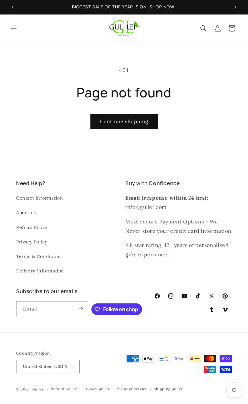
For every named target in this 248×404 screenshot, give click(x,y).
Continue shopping (124, 121)
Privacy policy (96, 389)
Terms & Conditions (39, 256)
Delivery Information (40, 271)
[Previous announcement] (12, 7)
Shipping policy (168, 389)
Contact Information (39, 198)
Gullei (37, 389)
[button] (13, 28)
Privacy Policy (31, 242)
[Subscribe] (81, 308)
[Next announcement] (235, 7)
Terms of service (132, 389)
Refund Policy (31, 227)
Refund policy (64, 389)
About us (26, 212)
